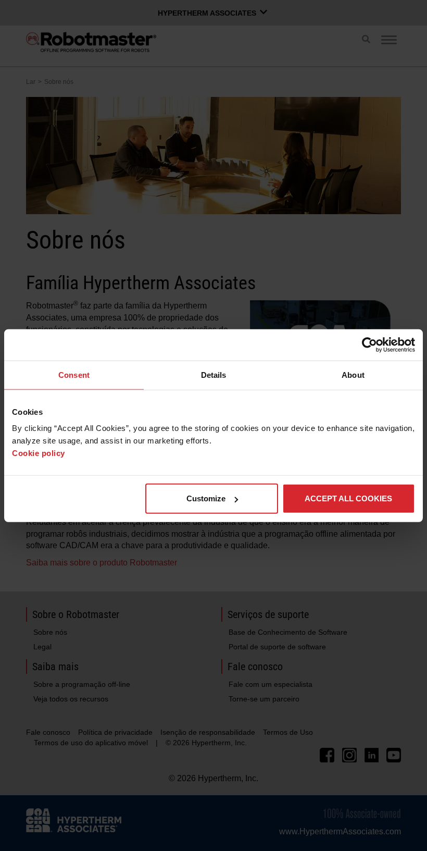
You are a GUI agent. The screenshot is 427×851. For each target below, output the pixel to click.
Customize (205, 498)
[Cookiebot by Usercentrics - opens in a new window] (369, 344)
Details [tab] (214, 374)
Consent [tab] (74, 374)
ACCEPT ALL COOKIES (348, 498)
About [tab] (353, 374)
